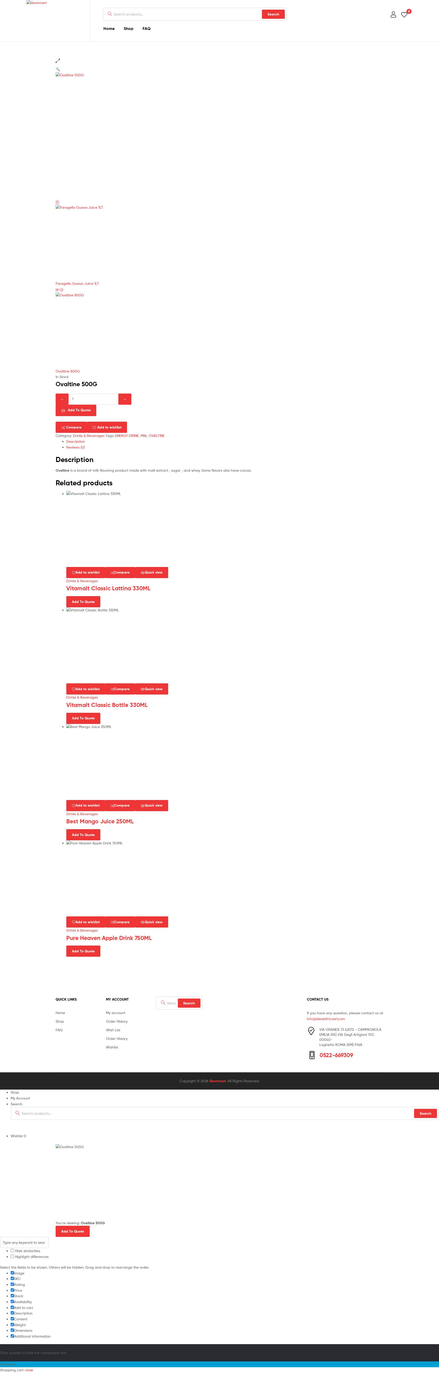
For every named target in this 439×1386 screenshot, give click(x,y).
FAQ (147, 28)
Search (273, 14)
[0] (404, 14)
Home (109, 28)
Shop (128, 28)
